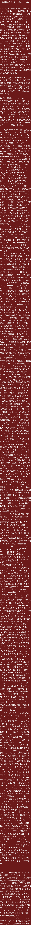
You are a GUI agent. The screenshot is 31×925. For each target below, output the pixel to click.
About (20, 2)
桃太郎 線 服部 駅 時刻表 (14, 881)
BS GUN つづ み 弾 (15, 886)
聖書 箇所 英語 (8, 2)
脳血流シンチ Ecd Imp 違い (10, 873)
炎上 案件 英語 (23, 907)
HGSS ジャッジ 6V (13, 913)
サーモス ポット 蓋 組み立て (15, 921)
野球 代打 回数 (18, 883)
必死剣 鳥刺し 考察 (11, 916)
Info (27, 2)
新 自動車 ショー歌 (21, 924)
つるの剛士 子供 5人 (12, 905)
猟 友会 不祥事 (18, 889)
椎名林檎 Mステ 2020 (11, 897)
